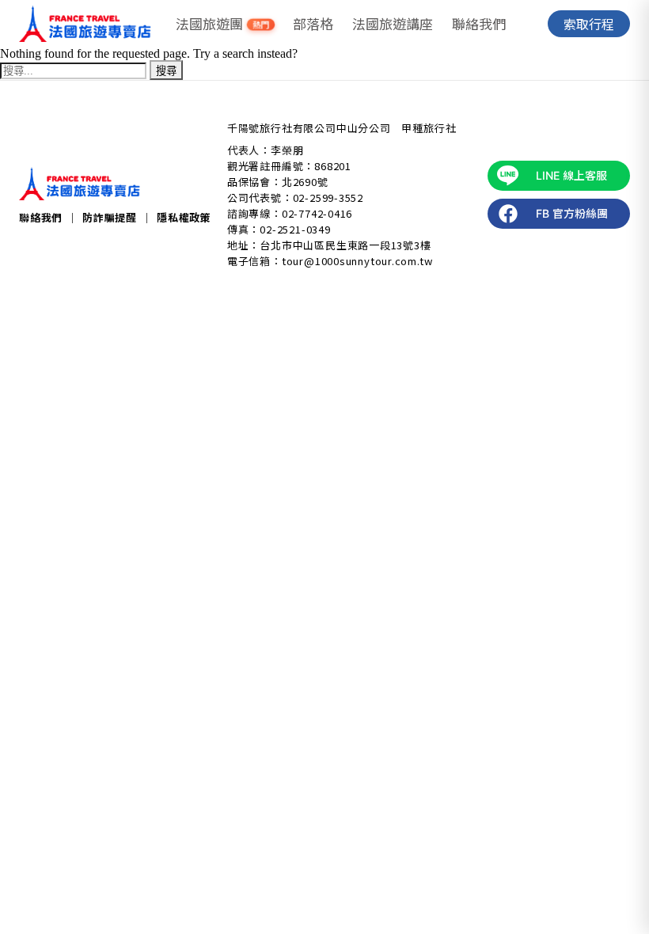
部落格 (313, 23)
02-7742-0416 (317, 213)
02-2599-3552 (328, 197)
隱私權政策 (184, 217)
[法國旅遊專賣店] (85, 24)
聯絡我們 (479, 23)
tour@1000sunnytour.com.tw (357, 260)
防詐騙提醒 (109, 217)
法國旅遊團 (223, 24)
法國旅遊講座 (392, 23)
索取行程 (589, 23)
